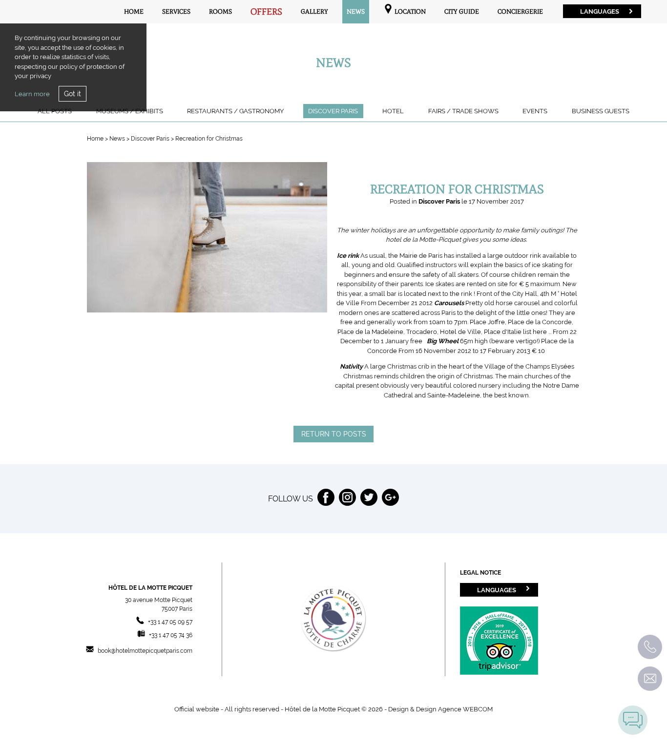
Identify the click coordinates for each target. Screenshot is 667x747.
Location (409, 11)
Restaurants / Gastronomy (235, 111)
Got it (72, 94)
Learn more (32, 94)
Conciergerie (520, 11)
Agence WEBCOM (465, 709)
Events (534, 111)
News (356, 11)
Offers (266, 11)
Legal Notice (480, 572)
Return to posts (333, 434)
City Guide (461, 11)
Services (176, 11)
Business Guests (600, 111)
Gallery (314, 11)
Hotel (393, 111)
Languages (599, 11)
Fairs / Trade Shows (463, 111)
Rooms (220, 11)
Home (134, 11)
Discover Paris (333, 111)
